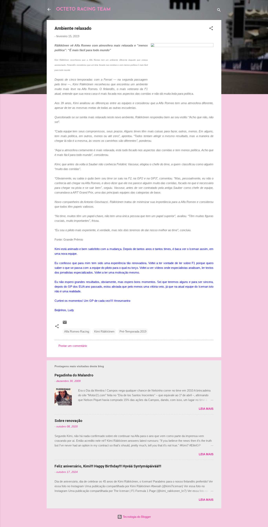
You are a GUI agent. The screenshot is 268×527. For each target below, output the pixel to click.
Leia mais (206, 408)
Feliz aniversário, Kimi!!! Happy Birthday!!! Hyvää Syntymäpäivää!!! (108, 466)
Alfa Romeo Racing (76, 331)
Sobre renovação (68, 421)
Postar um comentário (72, 345)
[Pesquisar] (219, 11)
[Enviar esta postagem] (64, 323)
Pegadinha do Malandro (74, 375)
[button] (211, 29)
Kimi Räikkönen (104, 331)
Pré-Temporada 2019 (132, 331)
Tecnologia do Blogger (136, 516)
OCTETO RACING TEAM (83, 9)
